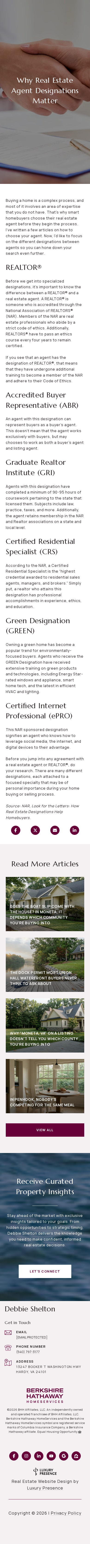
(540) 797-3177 (28, 1352)
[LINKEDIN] (38, 1456)
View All (45, 1130)
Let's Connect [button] (45, 1271)
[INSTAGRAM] (26, 1456)
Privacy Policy (66, 1513)
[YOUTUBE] (51, 1456)
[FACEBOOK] (13, 1456)
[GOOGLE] (63, 1456)
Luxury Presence (45, 1488)
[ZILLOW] (76, 1456)
